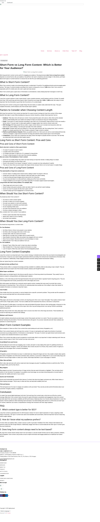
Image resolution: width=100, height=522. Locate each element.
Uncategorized (4, 60)
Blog (81, 51)
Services (49, 51)
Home (42, 51)
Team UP (74, 51)
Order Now (66, 51)
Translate (9, 513)
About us (57, 51)
